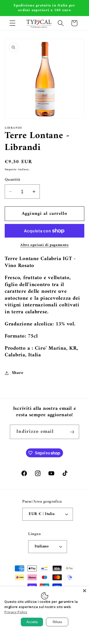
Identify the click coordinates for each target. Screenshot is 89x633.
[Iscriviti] (72, 432)
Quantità (12, 180)
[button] (12, 23)
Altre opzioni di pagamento (44, 245)
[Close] (84, 590)
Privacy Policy (15, 612)
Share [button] (17, 373)
